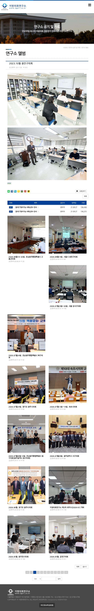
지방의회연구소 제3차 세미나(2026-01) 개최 (67, 507)
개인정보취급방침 (47, 605)
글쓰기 (85, 567)
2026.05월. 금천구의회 (59, 557)
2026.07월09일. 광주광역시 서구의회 (64, 456)
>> (66, 572)
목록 (85, 196)
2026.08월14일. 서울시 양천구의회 (63, 257)
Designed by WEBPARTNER (58, 599)
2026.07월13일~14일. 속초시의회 (63, 407)
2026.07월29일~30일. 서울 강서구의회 (65, 306)
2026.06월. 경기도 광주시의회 (20, 507)
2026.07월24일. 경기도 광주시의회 (22, 407)
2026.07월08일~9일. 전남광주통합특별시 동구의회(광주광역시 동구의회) (26, 457)
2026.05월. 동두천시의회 (19, 557)
